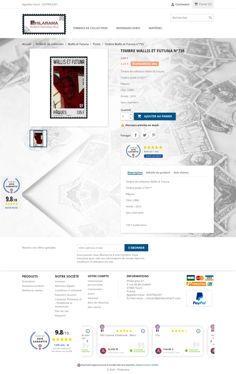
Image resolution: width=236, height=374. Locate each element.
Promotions (28, 281)
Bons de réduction (98, 302)
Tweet (144, 135)
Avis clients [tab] (181, 172)
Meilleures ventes (32, 290)
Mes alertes (94, 307)
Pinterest (153, 135)
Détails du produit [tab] (158, 172)
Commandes (95, 289)
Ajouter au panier (155, 116)
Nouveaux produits (33, 286)
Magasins (60, 315)
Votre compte (98, 276)
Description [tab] (135, 172)
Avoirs (91, 293)
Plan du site (62, 311)
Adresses (93, 298)
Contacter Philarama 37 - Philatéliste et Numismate (68, 303)
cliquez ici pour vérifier (146, 364)
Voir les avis (153, 156)
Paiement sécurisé (65, 294)
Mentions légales (65, 286)
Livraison (60, 281)
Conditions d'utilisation (68, 290)
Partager (135, 135)
